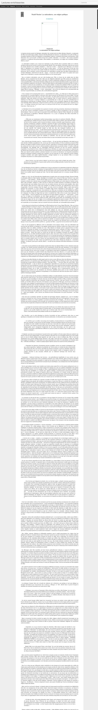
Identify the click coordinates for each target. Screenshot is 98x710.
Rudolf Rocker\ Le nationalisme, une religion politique (50, 14)
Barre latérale (25, 6)
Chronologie (39, 6)
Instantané (32, 6)
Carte (8, 6)
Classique (3, 6)
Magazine (12, 6)
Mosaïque (18, 6)
